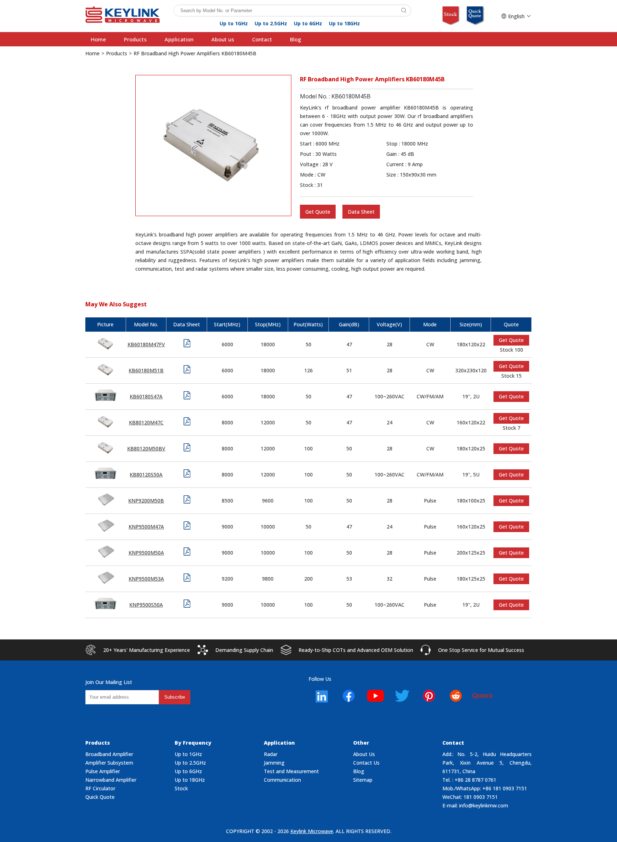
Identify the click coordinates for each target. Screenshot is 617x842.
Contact (262, 39)
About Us (364, 754)
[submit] (403, 10)
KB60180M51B (146, 370)
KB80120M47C (146, 422)
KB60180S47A (146, 396)
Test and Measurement (291, 771)
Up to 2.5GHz (271, 23)
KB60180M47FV (146, 344)
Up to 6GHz (308, 23)
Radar (270, 754)
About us (222, 39)
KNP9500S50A (146, 604)
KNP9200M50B (146, 500)
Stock (181, 788)
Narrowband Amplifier (110, 779)
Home (98, 39)
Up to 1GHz (234, 23)
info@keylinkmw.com (483, 805)
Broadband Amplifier (109, 754)
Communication (282, 779)
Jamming (274, 762)
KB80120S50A (146, 474)
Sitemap (362, 779)
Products (135, 39)
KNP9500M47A (146, 526)
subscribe (174, 697)
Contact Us (366, 762)
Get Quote (317, 211)
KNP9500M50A (146, 552)
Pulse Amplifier (102, 771)
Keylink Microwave (311, 831)
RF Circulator (100, 788)
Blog (295, 39)
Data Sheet (361, 211)
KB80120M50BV (146, 448)
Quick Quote (100, 796)
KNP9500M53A (146, 578)
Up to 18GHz (344, 23)
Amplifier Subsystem (109, 762)
